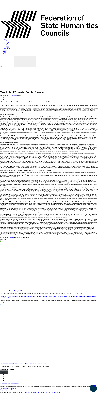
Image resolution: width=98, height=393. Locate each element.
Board (7, 43)
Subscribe (4, 372)
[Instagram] (4, 377)
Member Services (10, 40)
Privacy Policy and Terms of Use (31, 392)
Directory (5, 50)
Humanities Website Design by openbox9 (50, 392)
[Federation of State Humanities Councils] (49, 37)
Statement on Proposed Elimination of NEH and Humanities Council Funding (23, 363)
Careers (7, 46)
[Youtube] (4, 381)
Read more (79, 293)
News (4, 51)
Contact (7, 47)
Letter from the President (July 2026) (11, 290)
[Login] (11, 77)
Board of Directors (9, 237)
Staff (7, 44)
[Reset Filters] (25, 61)
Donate (4, 53)
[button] (49, 83)
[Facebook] (4, 375)
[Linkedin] (4, 379)
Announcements (14, 95)
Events (7, 42)
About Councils (6, 48)
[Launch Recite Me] (93, 388)
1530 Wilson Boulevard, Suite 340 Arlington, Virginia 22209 (8, 389)
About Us (5, 39)
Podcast (4, 52)
